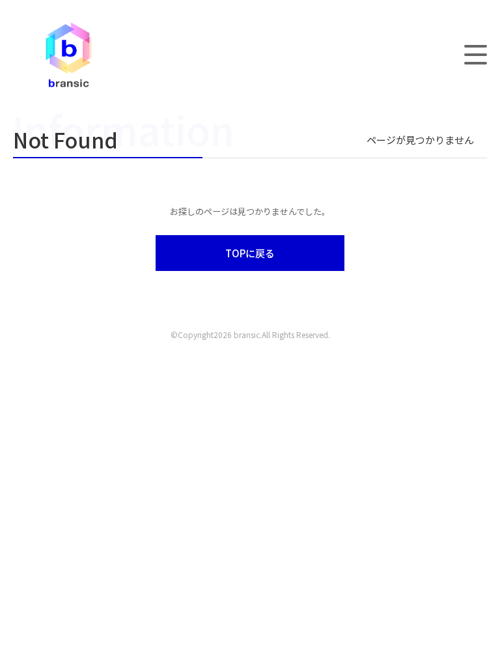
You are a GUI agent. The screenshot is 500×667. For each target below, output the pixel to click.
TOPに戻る (250, 253)
